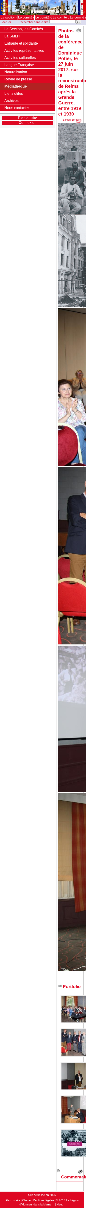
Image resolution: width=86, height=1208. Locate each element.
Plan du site (27, 118)
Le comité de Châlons (26, 17)
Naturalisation (15, 72)
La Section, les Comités (23, 29)
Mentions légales (43, 1200)
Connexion (27, 123)
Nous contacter (16, 108)
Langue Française (19, 65)
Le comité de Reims (61, 17)
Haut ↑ (61, 1204)
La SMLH (12, 36)
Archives (11, 101)
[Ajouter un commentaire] (80, 1171)
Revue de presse (18, 79)
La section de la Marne (9, 17)
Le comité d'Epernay (43, 17)
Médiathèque (15, 86)
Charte (26, 1200)
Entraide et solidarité (21, 43)
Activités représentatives (24, 50)
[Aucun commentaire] (78, 31)
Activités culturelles (20, 58)
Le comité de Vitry (78, 17)
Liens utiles (13, 93)
